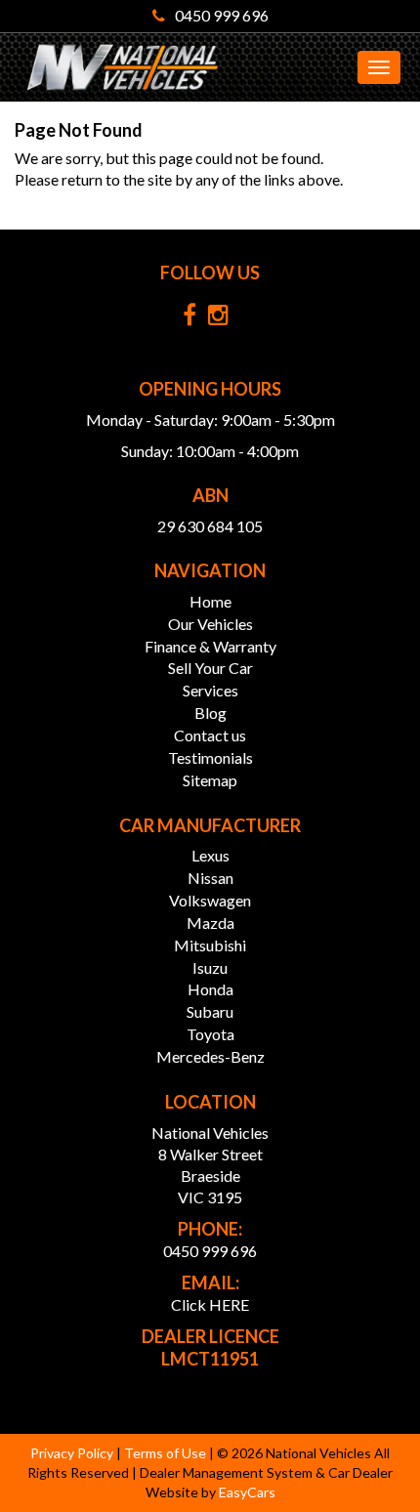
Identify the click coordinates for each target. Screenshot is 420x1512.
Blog (210, 712)
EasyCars (247, 1492)
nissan (210, 877)
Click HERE (210, 1304)
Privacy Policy (73, 1453)
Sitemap (210, 780)
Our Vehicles (210, 623)
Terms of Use (166, 1453)
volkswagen (210, 900)
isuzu (210, 967)
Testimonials (210, 757)
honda (210, 989)
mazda (210, 922)
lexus (210, 855)
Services (210, 690)
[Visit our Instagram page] (223, 319)
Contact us (210, 735)
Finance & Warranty (210, 646)
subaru (210, 1011)
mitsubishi (210, 945)
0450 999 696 (222, 15)
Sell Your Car (210, 667)
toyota (210, 1034)
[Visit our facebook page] (194, 319)
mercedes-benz (210, 1056)
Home (210, 601)
